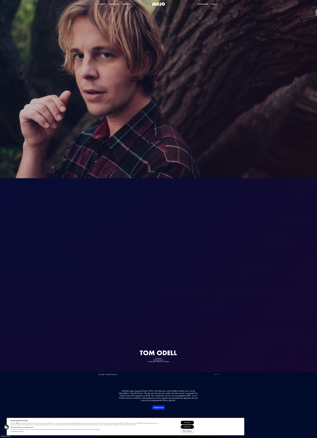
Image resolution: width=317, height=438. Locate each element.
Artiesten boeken (202, 4)
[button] (6, 427)
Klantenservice (126, 4)
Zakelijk (214, 4)
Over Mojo (101, 4)
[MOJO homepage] (158, 4)
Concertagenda (114, 4)
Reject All (187, 427)
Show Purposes (187, 431)
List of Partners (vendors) (17, 431)
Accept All (187, 422)
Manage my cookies (5, 436)
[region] (125, 426)
